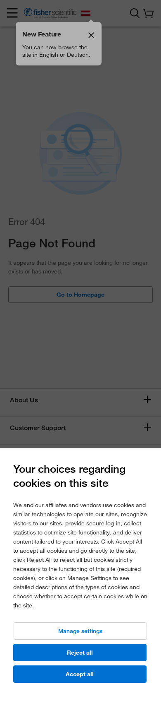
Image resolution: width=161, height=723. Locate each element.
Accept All (80, 674)
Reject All (80, 652)
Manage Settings (80, 631)
